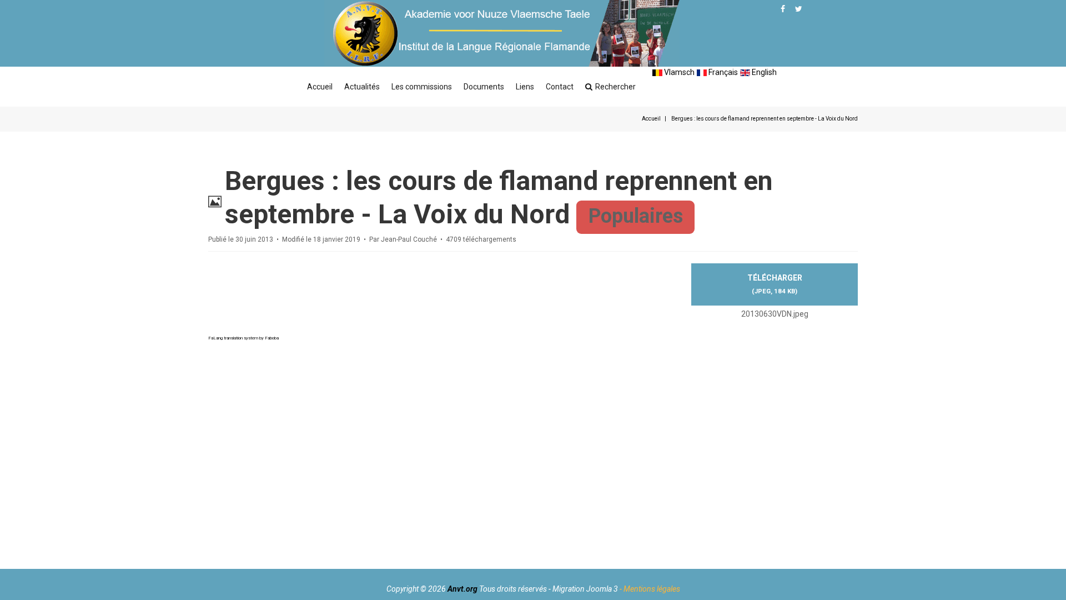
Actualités (362, 86)
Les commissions (421, 86)
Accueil (320, 86)
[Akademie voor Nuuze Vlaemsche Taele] (502, 33)
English (763, 72)
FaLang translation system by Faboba (243, 338)
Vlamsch (678, 72)
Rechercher (615, 86)
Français (722, 72)
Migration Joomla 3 (585, 588)
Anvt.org (462, 588)
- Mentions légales (650, 588)
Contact (560, 86)
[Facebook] (783, 9)
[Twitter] (798, 9)
